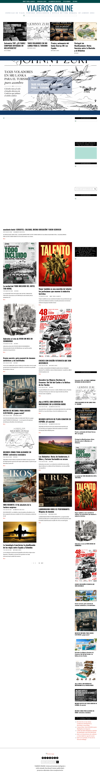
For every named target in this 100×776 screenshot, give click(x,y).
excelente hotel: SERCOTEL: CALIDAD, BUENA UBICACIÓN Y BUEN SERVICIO (32, 229)
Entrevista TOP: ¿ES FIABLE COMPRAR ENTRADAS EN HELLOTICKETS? (14, 46)
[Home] (96, 9)
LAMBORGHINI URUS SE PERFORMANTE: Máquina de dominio (54, 510)
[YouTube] (91, 9)
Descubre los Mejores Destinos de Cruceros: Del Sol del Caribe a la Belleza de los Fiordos (54, 382)
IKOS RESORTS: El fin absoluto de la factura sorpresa (17, 506)
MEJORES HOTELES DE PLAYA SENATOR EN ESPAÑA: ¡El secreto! (55, 420)
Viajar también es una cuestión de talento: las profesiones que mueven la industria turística (55, 291)
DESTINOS (75, 1)
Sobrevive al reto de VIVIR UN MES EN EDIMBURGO (18, 340)
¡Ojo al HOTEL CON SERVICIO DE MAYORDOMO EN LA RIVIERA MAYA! (52, 403)
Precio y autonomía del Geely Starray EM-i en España (60, 46)
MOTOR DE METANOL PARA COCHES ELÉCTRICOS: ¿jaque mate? (16, 411)
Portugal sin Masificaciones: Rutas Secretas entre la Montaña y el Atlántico (84, 47)
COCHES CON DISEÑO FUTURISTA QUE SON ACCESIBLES (55, 362)
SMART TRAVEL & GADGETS (29, 1)
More (4, 238)
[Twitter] (83, 9)
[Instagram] (85, 9)
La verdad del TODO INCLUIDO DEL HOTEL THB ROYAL (19, 287)
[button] (95, 189)
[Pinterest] (87, 9)
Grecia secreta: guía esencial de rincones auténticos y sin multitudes (19, 359)
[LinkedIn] (89, 9)
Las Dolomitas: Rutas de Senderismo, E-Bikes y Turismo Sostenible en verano (54, 458)
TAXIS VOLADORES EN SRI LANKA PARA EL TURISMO (37, 44)
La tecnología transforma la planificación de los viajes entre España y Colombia (19, 546)
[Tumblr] (93, 9)
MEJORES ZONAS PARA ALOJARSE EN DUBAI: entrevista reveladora (17, 453)
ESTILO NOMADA (66, 1)
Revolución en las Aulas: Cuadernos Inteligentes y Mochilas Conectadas (84, 723)
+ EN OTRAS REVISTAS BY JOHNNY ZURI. (86, 718)
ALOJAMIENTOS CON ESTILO (55, 1)
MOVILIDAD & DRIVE (41, 1)
